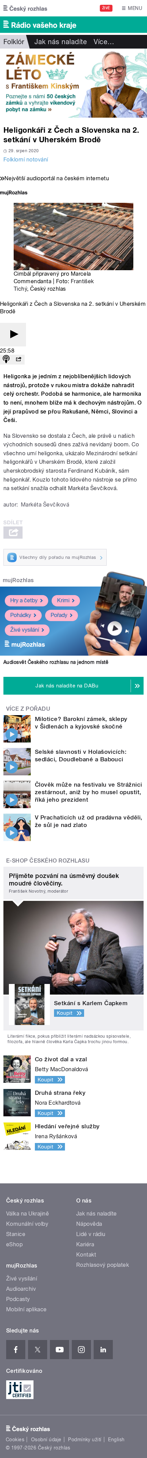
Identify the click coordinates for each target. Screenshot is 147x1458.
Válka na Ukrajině (27, 1213)
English (116, 1439)
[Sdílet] (18, 360)
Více (104, 42)
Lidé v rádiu (91, 1234)
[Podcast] (6, 360)
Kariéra (85, 1244)
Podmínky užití (85, 1439)
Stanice (15, 1234)
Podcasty (18, 1299)
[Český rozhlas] (25, 8)
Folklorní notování (25, 159)
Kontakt (86, 1254)
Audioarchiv (21, 1289)
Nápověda (89, 1224)
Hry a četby (24, 600)
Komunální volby (27, 1224)
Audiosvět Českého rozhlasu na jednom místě (55, 662)
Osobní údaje (46, 1439)
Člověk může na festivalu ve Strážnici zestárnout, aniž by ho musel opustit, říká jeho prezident (88, 792)
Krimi (63, 600)
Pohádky (20, 615)
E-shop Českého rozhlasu (48, 860)
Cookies (15, 1439)
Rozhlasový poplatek (102, 1265)
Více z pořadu (28, 709)
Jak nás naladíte (61, 42)
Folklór (13, 42)
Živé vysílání (24, 630)
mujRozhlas (18, 580)
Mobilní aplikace (26, 1309)
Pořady (59, 615)
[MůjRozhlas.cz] (13, 193)
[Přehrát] (13, 334)
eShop (14, 1244)
